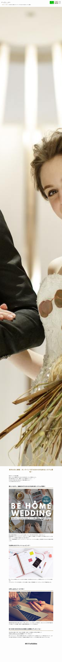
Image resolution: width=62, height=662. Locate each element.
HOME (3, 4)
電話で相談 (56, 3)
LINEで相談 (51, 3)
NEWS (7, 4)
